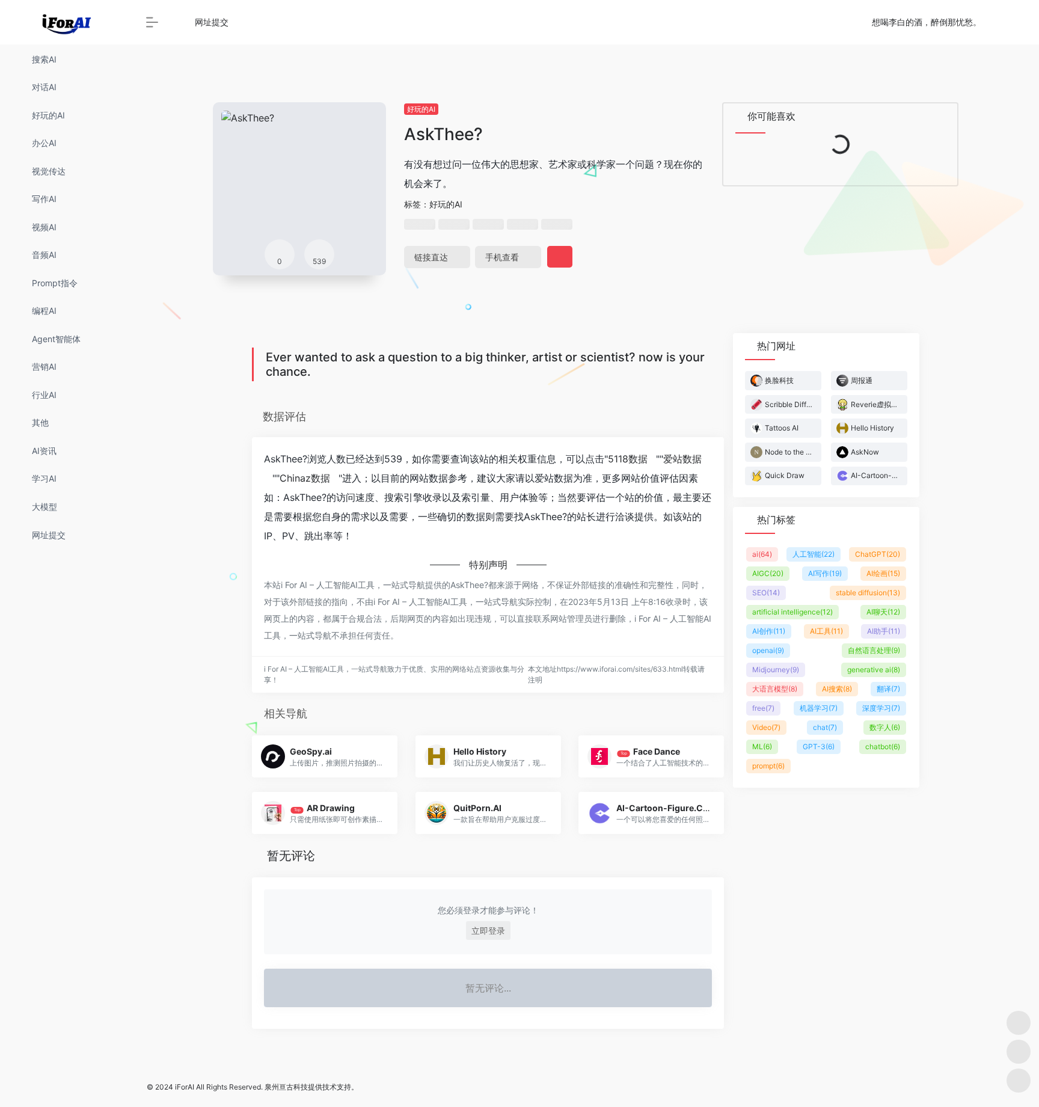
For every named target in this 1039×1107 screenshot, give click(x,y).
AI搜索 (837, 688)
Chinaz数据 (305, 478)
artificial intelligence (792, 611)
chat (825, 727)
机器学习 (819, 708)
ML (762, 746)
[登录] (1000, 22)
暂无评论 (291, 855)
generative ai (873, 669)
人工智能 (813, 554)
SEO (766, 592)
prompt (768, 765)
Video (766, 727)
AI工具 (826, 631)
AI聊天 (883, 611)
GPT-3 (819, 746)
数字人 (884, 727)
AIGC (767, 573)
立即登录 (488, 930)
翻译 (888, 688)
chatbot (882, 746)
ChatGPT (877, 554)
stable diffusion (868, 592)
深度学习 (881, 708)
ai (762, 554)
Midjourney (775, 669)
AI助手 (883, 631)
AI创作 (768, 631)
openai (768, 650)
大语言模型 (774, 688)
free (763, 708)
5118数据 (628, 459)
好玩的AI (421, 109)
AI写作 (825, 573)
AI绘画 (883, 573)
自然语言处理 (874, 650)
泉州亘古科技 (286, 1086)
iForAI (184, 1086)
